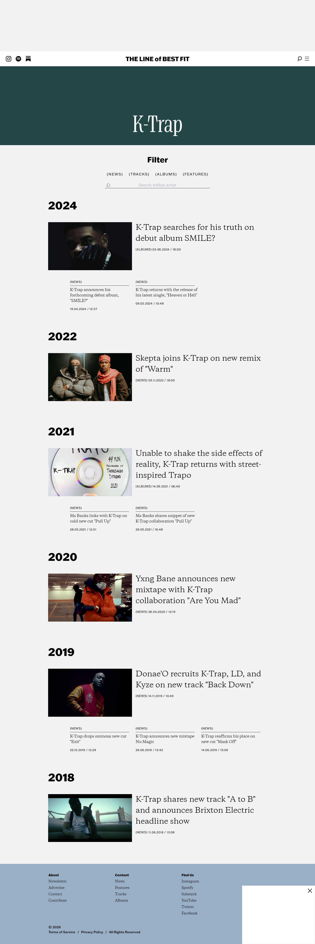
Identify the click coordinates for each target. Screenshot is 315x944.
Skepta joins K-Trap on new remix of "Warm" (198, 364)
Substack (189, 894)
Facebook (189, 913)
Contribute (57, 900)
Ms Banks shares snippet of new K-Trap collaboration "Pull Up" (165, 518)
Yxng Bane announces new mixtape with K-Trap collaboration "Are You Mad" (188, 590)
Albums (144, 249)
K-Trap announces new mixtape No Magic (165, 739)
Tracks (121, 894)
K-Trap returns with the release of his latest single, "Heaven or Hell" (166, 292)
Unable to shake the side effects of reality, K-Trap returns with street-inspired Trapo (199, 464)
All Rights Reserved (124, 932)
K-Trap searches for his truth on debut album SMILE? (195, 233)
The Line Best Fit (157, 59)
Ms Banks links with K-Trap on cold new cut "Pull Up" (98, 518)
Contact (55, 894)
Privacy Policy (92, 932)
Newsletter (57, 881)
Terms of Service (61, 932)
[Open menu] (307, 59)
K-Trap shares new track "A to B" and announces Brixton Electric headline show (195, 810)
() (115, 174)
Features (122, 887)
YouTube (189, 900)
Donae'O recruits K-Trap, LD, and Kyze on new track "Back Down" (198, 680)
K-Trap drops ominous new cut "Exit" (98, 739)
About (53, 875)
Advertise (56, 887)
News (76, 282)
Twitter (188, 907)
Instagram (190, 881)
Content (122, 875)
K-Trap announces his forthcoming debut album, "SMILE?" (94, 295)
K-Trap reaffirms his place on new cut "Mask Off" (228, 739)
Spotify (187, 887)
